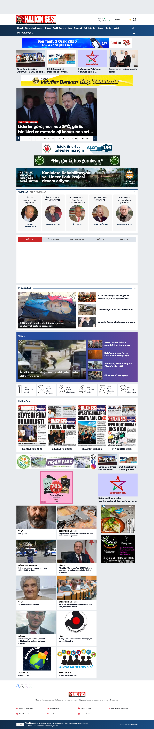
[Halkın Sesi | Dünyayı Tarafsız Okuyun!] (36, 19)
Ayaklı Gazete (59, 28)
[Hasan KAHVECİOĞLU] (29, 213)
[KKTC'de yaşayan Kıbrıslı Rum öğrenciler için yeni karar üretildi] (77, 588)
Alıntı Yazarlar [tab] (38, 192)
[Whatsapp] (30, 686)
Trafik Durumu (86, 708)
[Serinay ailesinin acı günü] (36, 588)
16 (75, 138)
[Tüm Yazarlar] (134, 192)
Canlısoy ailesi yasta (131, 391)
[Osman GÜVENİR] (53, 213)
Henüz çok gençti (28, 391)
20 (90, 138)
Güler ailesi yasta (70, 391)
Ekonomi (78, 28)
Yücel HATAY (77, 224)
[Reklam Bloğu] (77, 43)
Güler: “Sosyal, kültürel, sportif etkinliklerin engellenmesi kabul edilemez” (31, 641)
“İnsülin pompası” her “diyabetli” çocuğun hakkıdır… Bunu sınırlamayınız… (29, 200)
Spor (70, 28)
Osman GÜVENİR (53, 224)
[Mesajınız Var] (36, 659)
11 (56, 138)
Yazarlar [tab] (23, 192)
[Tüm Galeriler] (134, 288)
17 (79, 138)
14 (68, 138)
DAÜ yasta (22, 534)
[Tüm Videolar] (134, 336)
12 (60, 138)
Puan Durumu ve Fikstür (119, 708)
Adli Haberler (90, 28)
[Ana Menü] (133, 33)
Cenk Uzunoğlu (124, 224)
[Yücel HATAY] (77, 213)
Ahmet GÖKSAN (101, 224)
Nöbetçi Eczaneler (26, 708)
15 (72, 138)
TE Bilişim (134, 724)
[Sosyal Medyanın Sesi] (77, 659)
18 (83, 138)
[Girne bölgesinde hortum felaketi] (87, 309)
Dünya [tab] (100, 239)
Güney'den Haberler (34, 28)
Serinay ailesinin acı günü (28, 604)
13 (64, 138)
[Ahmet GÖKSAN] (100, 213)
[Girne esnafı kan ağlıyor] (95, 375)
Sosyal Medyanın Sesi (68, 675)
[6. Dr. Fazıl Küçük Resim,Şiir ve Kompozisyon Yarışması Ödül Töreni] (87, 297)
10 (52, 138)
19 (87, 138)
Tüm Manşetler (24, 714)
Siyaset (101, 28)
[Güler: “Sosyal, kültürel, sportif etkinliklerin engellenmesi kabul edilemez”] (36, 622)
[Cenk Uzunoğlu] (124, 213)
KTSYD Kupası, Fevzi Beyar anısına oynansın (77, 200)
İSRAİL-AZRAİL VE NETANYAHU (53, 199)
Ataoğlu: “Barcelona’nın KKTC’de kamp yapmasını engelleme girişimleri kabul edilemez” (75, 570)
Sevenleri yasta (90, 391)
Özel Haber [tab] (53, 239)
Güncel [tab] (30, 239)
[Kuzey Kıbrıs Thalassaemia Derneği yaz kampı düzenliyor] (77, 622)
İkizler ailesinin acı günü (49, 391)
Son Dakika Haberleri (57, 714)
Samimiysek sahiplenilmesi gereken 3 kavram (124, 200)
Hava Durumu (55, 708)
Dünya (48, 28)
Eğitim (109, 28)
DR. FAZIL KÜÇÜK (25, 33)
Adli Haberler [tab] (77, 239)
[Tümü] (134, 401)
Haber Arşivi (85, 714)
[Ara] (133, 28)
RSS (21, 724)
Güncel (19, 28)
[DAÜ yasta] (36, 517)
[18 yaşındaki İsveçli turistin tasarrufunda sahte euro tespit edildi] (77, 517)
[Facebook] (18, 686)
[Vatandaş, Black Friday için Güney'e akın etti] (95, 365)
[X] (22, 686)
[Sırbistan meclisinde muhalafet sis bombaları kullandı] (95, 344)
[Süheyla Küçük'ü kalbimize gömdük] (87, 322)
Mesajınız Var (24, 675)
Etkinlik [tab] (124, 239)
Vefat (116, 28)
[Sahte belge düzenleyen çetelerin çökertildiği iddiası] (36, 551)
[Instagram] (26, 686)
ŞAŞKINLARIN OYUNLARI (101, 199)
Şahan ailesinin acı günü (110, 391)
